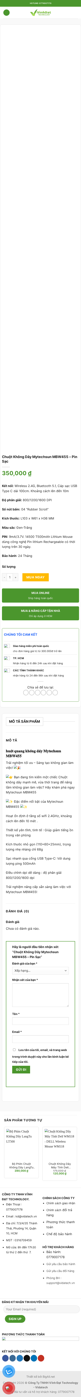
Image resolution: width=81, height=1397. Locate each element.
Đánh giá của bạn (24, 963)
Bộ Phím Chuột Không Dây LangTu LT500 (21, 1165)
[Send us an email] (27, 1358)
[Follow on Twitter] (20, 1358)
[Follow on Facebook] (5, 1358)
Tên (16, 1014)
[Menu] (6, 12)
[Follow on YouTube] (41, 1358)
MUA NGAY (35, 577)
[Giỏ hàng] (76, 12)
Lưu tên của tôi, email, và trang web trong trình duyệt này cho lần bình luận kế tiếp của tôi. (40, 1055)
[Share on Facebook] (31, 692)
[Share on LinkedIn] (55, 692)
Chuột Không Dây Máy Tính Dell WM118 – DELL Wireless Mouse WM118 (60, 1165)
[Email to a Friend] (43, 692)
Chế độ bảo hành (59, 1234)
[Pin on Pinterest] (49, 692)
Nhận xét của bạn (25, 979)
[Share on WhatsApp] (26, 692)
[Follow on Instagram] (12, 1358)
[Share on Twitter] (37, 692)
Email (17, 1031)
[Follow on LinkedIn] (34, 1358)
